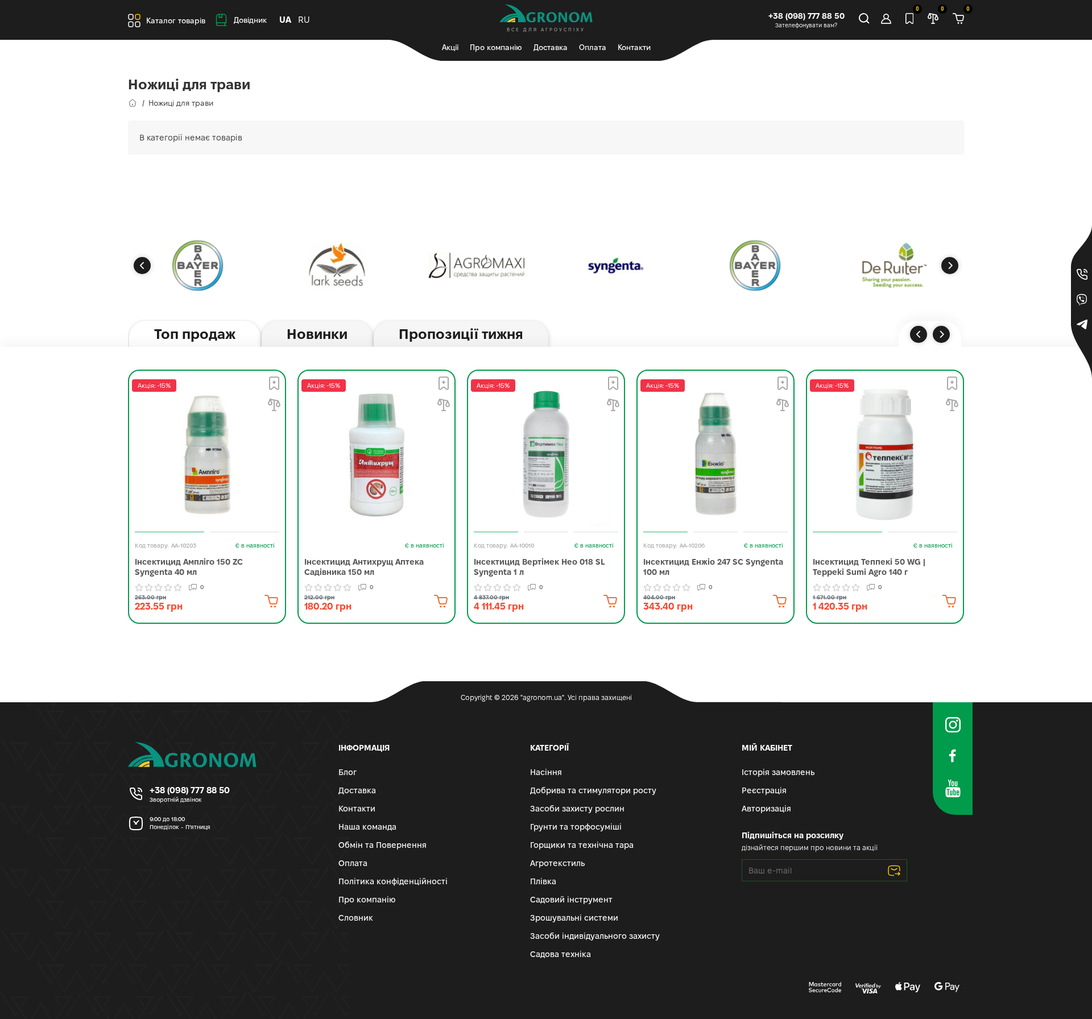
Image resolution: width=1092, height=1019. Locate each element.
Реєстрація (764, 790)
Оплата (592, 47)
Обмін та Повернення (382, 845)
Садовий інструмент (571, 899)
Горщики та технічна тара (582, 845)
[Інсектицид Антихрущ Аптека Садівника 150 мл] (376, 454)
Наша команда (367, 826)
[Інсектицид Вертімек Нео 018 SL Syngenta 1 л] (546, 454)
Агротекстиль (557, 863)
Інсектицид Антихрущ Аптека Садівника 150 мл (364, 567)
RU (304, 19)
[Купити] (271, 601)
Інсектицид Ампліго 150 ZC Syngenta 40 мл (189, 567)
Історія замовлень (778, 772)
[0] (958, 20)
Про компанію (496, 47)
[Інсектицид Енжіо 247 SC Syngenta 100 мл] (715, 454)
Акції (450, 47)
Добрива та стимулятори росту (593, 790)
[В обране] (274, 383)
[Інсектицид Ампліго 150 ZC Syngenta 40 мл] (207, 454)
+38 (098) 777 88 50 (806, 15)
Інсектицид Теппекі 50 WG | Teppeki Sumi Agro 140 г (869, 567)
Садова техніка (560, 954)
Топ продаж (194, 334)
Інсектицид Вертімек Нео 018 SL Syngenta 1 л (539, 567)
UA (285, 19)
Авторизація (766, 808)
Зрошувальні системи (574, 917)
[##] (197, 265)
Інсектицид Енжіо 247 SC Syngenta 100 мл (713, 567)
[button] (142, 265)
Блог (347, 772)
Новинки (317, 334)
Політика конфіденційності (393, 881)
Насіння (546, 772)
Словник (355, 917)
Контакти (634, 47)
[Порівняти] (274, 405)
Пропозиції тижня (461, 334)
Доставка (550, 47)
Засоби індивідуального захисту (595, 936)
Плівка (543, 881)
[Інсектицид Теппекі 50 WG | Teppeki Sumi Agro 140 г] (885, 454)
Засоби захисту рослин (577, 808)
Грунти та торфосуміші (576, 826)
